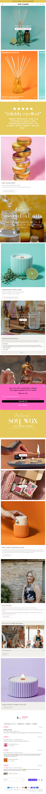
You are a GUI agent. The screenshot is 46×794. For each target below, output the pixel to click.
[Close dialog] (43, 386)
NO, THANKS (23, 405)
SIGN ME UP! (23, 401)
